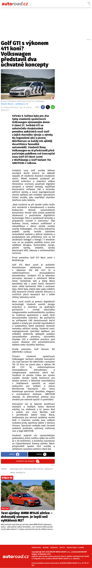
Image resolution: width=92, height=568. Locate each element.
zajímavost (48, 469)
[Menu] (88, 3)
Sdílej (12, 454)
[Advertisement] (74, 74)
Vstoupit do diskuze (25, 461)
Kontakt (46, 547)
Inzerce (62, 547)
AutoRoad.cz (20, 472)
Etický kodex (36, 547)
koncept (40, 469)
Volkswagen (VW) (29, 469)
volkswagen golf (16, 469)
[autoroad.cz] (15, 3)
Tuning (12, 472)
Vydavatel (54, 547)
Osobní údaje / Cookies (75, 547)
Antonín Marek (7, 104)
